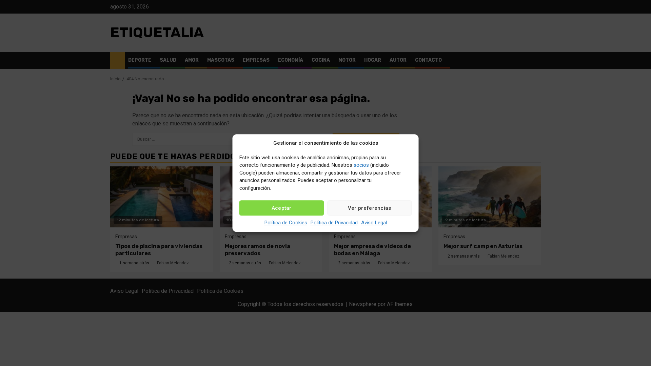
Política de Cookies (285, 223)
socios (361, 165)
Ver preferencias (369, 208)
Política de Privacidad (334, 223)
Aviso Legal (374, 223)
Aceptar (282, 208)
